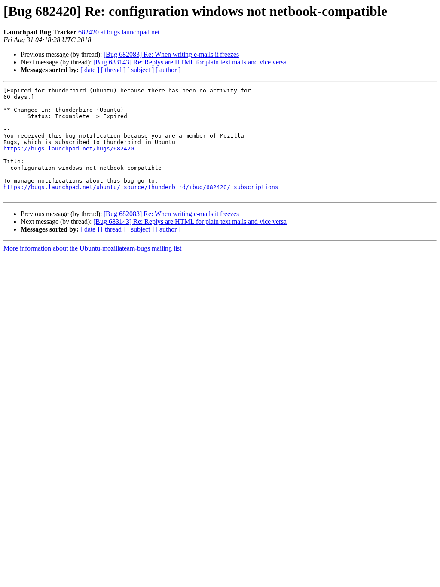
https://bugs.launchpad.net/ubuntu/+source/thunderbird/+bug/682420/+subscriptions (140, 187)
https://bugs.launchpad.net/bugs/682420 (68, 148)
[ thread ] (113, 69)
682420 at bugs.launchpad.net (118, 32)
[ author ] (168, 69)
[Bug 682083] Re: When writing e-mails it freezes (171, 54)
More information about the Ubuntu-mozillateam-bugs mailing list (92, 248)
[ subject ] (140, 69)
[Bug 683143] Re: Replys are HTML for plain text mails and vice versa (190, 62)
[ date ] (89, 69)
